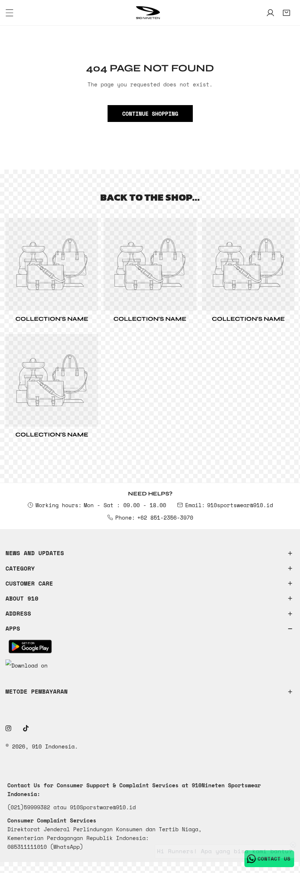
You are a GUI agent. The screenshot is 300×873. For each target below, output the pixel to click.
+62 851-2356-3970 (165, 517)
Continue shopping (150, 113)
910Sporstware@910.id (103, 807)
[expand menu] (9, 13)
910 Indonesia (53, 746)
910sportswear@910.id (240, 505)
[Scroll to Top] (287, 834)
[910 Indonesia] (148, 12)
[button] (286, 13)
